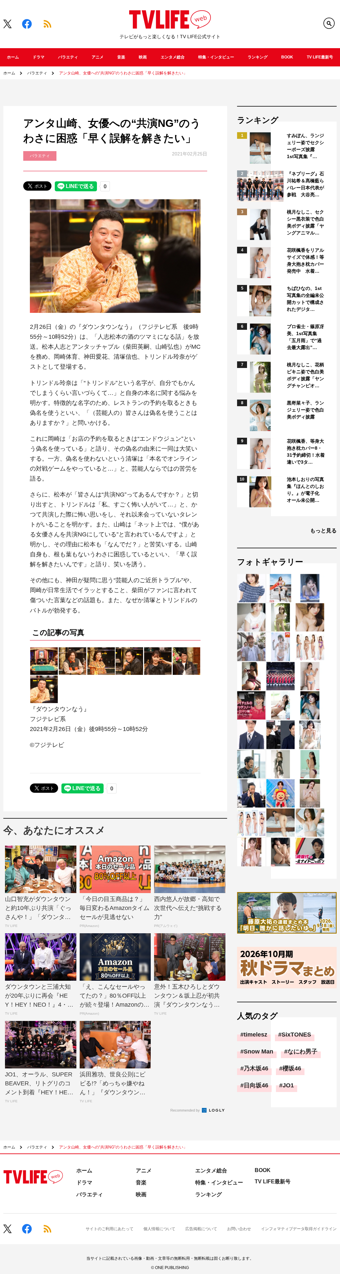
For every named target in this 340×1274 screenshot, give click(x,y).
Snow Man (258, 1051)
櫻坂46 (292, 1068)
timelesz (255, 1034)
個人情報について (159, 1229)
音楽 (121, 57)
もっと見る (323, 530)
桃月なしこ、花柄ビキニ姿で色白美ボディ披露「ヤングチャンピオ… (305, 375)
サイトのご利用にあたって (109, 1229)
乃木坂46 (256, 1068)
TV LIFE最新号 (320, 57)
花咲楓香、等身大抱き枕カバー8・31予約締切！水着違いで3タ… (306, 451)
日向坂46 (256, 1085)
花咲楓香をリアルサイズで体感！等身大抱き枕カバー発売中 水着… (305, 260)
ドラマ (38, 57)
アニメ (98, 57)
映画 (143, 57)
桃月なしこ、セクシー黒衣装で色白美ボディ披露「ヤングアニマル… (305, 222)
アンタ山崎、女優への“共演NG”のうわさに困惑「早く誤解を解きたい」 (123, 73)
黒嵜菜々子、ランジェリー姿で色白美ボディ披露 (305, 409)
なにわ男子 (302, 1051)
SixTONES (296, 1034)
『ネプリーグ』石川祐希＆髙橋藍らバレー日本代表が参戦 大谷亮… (305, 184)
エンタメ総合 (173, 57)
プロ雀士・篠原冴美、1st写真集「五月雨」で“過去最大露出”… (305, 337)
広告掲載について (201, 1229)
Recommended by (185, 1110)
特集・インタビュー (216, 57)
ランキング (258, 57)
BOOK (287, 57)
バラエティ (68, 57)
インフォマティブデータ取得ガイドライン (299, 1229)
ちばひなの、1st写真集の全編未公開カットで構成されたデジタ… (305, 299)
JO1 (288, 1085)
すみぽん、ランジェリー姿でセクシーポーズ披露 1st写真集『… (305, 146)
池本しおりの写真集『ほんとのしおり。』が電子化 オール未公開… (305, 490)
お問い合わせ (239, 1229)
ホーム (13, 57)
